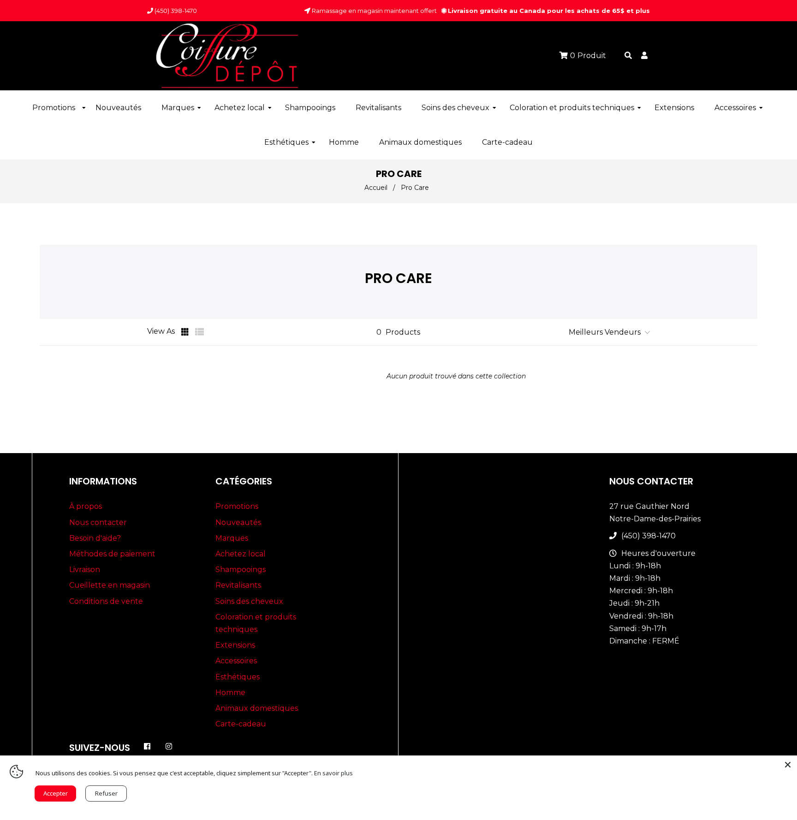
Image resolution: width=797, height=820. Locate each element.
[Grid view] (185, 332)
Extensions (235, 645)
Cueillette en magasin (109, 585)
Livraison (84, 569)
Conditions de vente (106, 601)
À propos (85, 506)
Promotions (236, 506)
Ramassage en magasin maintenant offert (373, 10)
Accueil (375, 187)
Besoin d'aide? (95, 538)
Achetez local (240, 553)
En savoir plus (333, 773)
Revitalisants (238, 585)
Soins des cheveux (249, 601)
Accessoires (236, 660)
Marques (231, 538)
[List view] (199, 332)
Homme (230, 692)
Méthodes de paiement (112, 553)
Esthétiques (237, 677)
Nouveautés (238, 522)
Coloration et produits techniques (255, 623)
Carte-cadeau (240, 724)
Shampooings (240, 569)
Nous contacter (98, 522)
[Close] (787, 764)
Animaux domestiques (256, 708)
